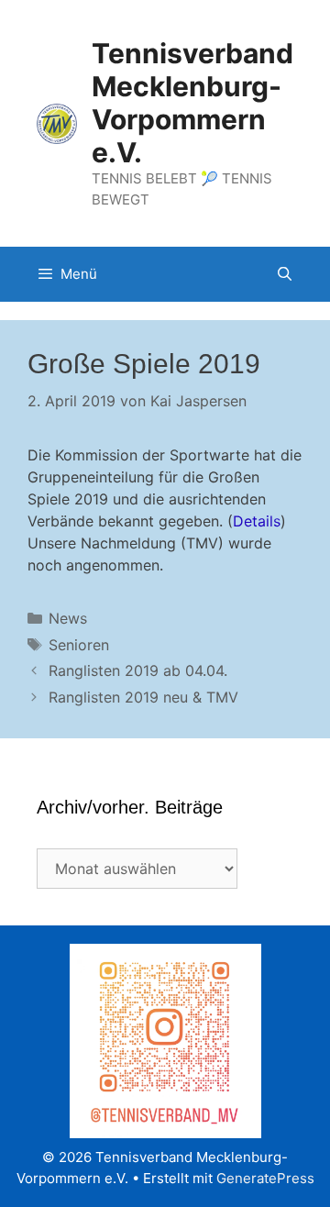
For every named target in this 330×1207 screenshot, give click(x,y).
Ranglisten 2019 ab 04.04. (138, 670)
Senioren (79, 645)
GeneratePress (265, 1178)
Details (256, 521)
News (68, 618)
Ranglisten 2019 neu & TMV (143, 697)
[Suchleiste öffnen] (285, 274)
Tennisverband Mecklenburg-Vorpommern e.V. (192, 103)
